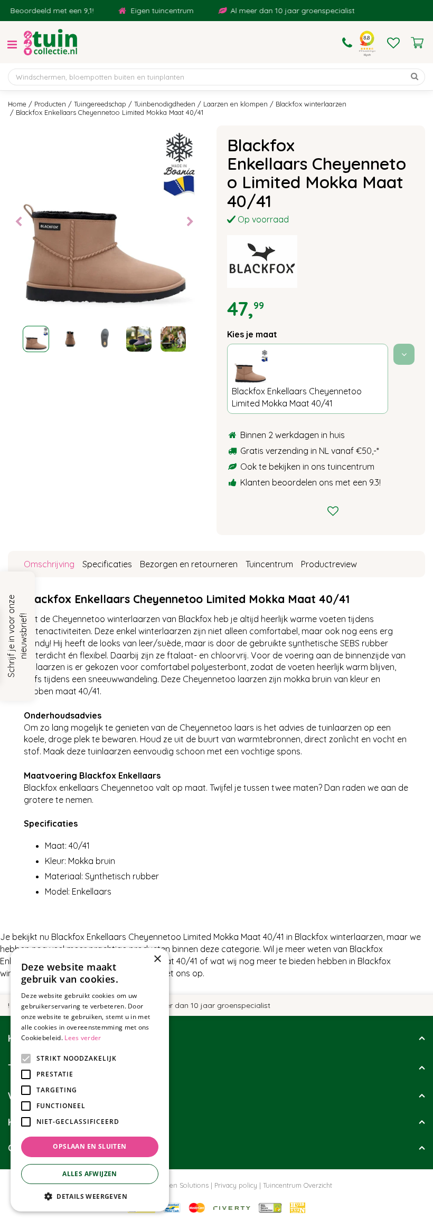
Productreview (329, 564)
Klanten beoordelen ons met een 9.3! (310, 482)
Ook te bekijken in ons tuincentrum (307, 466)
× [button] (157, 959)
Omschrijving (49, 564)
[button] (89, 1196)
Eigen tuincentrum (152, 10)
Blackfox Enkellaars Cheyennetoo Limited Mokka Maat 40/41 (297, 397)
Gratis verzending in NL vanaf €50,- (308, 450)
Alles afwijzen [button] (89, 1173)
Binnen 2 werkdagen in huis (292, 435)
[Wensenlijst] (393, 43)
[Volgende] (190, 222)
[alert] (90, 1079)
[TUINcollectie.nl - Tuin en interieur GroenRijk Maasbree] (50, 42)
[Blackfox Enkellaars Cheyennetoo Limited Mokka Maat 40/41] (104, 221)
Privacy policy (235, 1185)
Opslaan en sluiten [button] (89, 1146)
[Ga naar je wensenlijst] (393, 43)
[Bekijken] (417, 43)
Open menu (12, 45)
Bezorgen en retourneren (189, 564)
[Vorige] (18, 222)
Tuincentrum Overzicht (297, 1185)
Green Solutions (183, 1185)
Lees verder (82, 1037)
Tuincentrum (269, 564)
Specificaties (107, 564)
